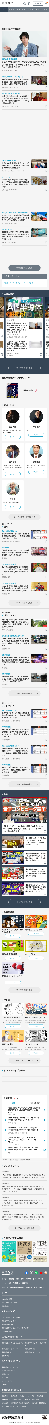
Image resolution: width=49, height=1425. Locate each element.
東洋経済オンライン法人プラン (12, 1343)
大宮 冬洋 (36, 427)
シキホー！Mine (7, 1331)
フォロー (13, 437)
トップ (4, 9)
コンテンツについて (9, 1371)
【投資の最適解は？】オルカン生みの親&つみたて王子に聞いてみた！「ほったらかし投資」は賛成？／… (35, 857)
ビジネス (5, 1287)
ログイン (38, 3)
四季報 (15, 1283)
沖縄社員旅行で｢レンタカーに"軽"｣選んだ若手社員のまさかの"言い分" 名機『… (24, 1149)
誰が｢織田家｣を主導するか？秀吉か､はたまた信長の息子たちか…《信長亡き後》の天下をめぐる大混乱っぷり (15, 570)
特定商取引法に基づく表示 (20, 1403)
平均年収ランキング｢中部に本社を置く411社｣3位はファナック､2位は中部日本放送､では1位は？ (16, 536)
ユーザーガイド (7, 1381)
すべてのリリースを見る (24, 1228)
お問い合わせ (21, 1406)
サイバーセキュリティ (9, 1302)
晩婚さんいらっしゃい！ (34, 930)
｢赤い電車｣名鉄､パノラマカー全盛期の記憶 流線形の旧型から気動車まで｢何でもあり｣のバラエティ (15, 552)
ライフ (41, 1287)
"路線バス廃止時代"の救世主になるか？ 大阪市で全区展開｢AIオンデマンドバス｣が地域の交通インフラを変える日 (16, 642)
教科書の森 (6, 1356)
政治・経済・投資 (17, 1287)
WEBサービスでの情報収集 (11, 1400)
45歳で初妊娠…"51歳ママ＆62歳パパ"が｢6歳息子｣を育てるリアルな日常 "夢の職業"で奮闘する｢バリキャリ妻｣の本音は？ (15, 99)
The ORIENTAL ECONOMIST (12, 1317)
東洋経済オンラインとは (10, 1367)
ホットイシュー (31, 954)
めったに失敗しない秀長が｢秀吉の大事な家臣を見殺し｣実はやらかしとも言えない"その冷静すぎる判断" (15, 217)
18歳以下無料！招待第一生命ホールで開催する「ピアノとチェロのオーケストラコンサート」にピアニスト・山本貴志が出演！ (23, 1203)
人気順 (30, 9)
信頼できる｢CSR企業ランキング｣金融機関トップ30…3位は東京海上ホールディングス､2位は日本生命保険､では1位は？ (16, 733)
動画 (37, 9)
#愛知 (6, 283)
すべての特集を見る (24, 368)
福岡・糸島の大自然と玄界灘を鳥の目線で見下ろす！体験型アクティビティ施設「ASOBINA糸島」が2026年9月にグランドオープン (23, 1189)
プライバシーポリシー (31, 1400)
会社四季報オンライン (9, 1321)
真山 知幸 (12, 427)
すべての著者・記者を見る (24, 517)
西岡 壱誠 (12, 462)
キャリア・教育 (31, 1287)
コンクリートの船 (32, 1044)
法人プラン (6, 1378)
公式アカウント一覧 (27, 1396)
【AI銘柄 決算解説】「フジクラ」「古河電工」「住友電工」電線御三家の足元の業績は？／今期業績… (35, 872)
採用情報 (14, 1396)
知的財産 (5, 1403)
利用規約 (5, 1385)
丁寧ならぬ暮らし (8, 1044)
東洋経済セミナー (31, 1349)
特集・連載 (21, 9)
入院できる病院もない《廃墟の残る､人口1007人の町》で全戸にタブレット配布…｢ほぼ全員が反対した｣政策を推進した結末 (15, 623)
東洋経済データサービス (10, 1349)
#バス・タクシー (16, 283)
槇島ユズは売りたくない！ (35, 1017)
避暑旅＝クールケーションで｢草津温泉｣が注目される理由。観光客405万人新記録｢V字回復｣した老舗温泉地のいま (16, 661)
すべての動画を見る (24, 902)
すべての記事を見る (24, 603)
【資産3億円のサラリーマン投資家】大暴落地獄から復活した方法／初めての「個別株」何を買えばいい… (35, 888)
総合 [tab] (13, 1103)
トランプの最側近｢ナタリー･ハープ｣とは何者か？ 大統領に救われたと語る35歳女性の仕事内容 (15, 165)
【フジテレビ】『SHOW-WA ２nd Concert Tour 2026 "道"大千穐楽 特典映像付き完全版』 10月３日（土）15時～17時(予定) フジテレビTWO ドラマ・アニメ (23, 1216)
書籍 (24, 1283)
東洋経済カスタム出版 (32, 1352)
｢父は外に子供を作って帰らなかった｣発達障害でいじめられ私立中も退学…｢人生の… (24, 1110)
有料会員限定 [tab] (35, 1103)
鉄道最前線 (6, 1306)
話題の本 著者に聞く (9, 954)
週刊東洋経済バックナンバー (16, 378)
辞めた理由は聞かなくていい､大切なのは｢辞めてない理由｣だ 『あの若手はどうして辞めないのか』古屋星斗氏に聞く (24, 64)
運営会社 (5, 1396)
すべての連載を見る (24, 990)
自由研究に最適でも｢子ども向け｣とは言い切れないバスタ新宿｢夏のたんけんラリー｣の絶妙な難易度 (15, 679)
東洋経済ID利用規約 (39, 1403)
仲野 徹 (12, 499)
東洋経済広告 (6, 1352)
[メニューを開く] (46, 3)
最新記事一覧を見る (24, 268)
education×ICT (7, 1299)
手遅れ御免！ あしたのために (12, 977)
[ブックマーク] (46, 71)
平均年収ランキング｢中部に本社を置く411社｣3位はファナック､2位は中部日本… (24, 1129)
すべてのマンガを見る (25, 1060)
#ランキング (29, 283)
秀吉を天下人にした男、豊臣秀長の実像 (12, 931)
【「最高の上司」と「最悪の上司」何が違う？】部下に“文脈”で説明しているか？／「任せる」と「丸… (35, 841)
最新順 (11, 9)
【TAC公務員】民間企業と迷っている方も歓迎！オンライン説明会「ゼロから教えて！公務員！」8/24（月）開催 (23, 1176)
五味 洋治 (36, 462)
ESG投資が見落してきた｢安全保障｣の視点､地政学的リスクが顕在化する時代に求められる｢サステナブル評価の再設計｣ (15, 235)
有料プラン (6, 1374)
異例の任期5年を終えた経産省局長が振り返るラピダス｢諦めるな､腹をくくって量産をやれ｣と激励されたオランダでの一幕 (17, 327)
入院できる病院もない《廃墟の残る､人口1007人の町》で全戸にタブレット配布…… (23, 1140)
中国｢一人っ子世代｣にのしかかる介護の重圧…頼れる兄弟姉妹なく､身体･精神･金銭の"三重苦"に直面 (15, 82)
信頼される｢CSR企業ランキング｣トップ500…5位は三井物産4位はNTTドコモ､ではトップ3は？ (16, 769)
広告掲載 (40, 1396)
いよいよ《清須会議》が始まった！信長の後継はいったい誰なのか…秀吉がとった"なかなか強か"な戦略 (15, 588)
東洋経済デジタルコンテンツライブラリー (16, 1328)
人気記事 (8, 1098)
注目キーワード (10, 276)
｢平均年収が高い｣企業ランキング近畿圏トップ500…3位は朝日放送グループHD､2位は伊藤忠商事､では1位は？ (15, 752)
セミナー (5, 1283)
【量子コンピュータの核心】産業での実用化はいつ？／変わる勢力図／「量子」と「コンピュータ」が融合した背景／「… (23, 828)
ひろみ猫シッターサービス (12, 1017)
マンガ (44, 9)
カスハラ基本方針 (8, 1406)
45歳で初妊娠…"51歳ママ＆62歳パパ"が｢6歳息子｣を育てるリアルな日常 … (23, 1119)
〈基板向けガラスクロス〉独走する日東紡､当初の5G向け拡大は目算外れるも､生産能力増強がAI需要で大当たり (17, 346)
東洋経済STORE (7, 1324)
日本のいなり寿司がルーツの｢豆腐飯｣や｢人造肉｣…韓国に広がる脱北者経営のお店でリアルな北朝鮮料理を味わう (15, 183)
